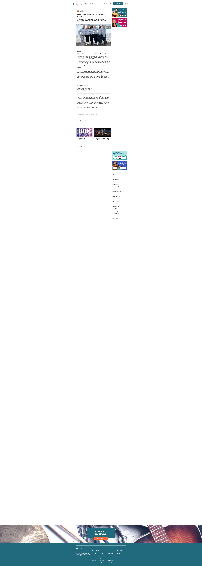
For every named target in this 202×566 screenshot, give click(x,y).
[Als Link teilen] (85, 120)
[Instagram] (118, 554)
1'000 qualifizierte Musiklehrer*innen (82, 139)
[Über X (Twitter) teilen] (80, 120)
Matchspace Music (81, 114)
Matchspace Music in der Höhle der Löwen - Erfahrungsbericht (102, 139)
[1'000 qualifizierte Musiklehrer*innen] (84, 132)
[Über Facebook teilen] (77, 120)
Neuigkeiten (79, 116)
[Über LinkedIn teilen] (82, 120)
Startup (92, 114)
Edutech (96, 114)
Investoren (87, 114)
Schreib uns (121, 550)
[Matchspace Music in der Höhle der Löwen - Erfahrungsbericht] (102, 132)
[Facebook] (124, 554)
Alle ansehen (108, 125)
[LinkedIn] (122, 554)
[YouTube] (120, 554)
